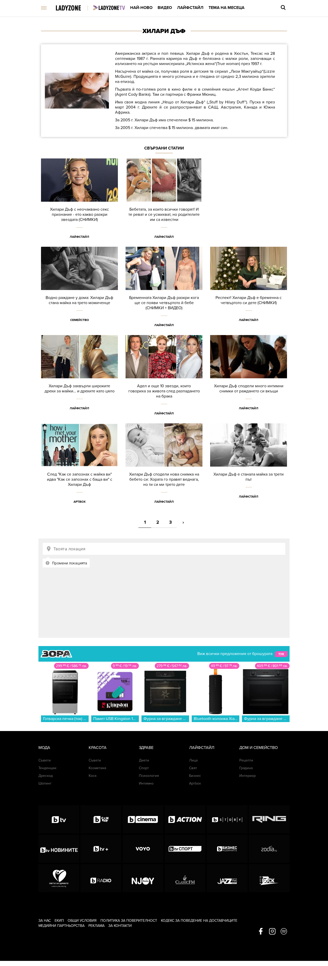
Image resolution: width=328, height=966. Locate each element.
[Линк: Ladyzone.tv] (109, 7)
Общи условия (82, 920)
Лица (193, 760)
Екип (59, 920)
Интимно (146, 783)
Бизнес (195, 776)
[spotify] (284, 931)
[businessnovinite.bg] (227, 849)
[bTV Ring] (269, 819)
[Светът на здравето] (58, 878)
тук (281, 654)
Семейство (79, 320)
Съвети (44, 760)
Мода (44, 747)
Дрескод (45, 776)
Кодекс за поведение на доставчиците (199, 920)
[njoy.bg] (142, 878)
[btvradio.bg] (100, 878)
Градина (246, 768)
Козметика (97, 768)
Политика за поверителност (128, 920)
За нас (44, 920)
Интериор (247, 776)
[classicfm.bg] (185, 878)
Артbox (80, 501)
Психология (149, 776)
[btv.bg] (58, 819)
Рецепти (246, 760)
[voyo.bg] (142, 849)
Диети (144, 760)
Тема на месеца (226, 7)
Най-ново (141, 7)
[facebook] (261, 931)
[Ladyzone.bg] (73, 8)
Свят (193, 768)
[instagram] (272, 931)
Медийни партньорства (61, 926)
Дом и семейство (258, 747)
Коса (92, 776)
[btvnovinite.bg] (58, 849)
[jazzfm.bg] (227, 878)
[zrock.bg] (269, 878)
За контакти (120, 926)
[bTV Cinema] (142, 819)
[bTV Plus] (100, 849)
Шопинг (45, 783)
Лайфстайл (190, 7)
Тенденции (47, 768)
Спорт (144, 768)
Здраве (146, 747)
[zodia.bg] (269, 849)
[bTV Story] (227, 819)
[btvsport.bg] (185, 849)
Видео (165, 7)
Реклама (96, 926)
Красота (98, 747)
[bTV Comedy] (100, 819)
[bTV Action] (185, 819)
